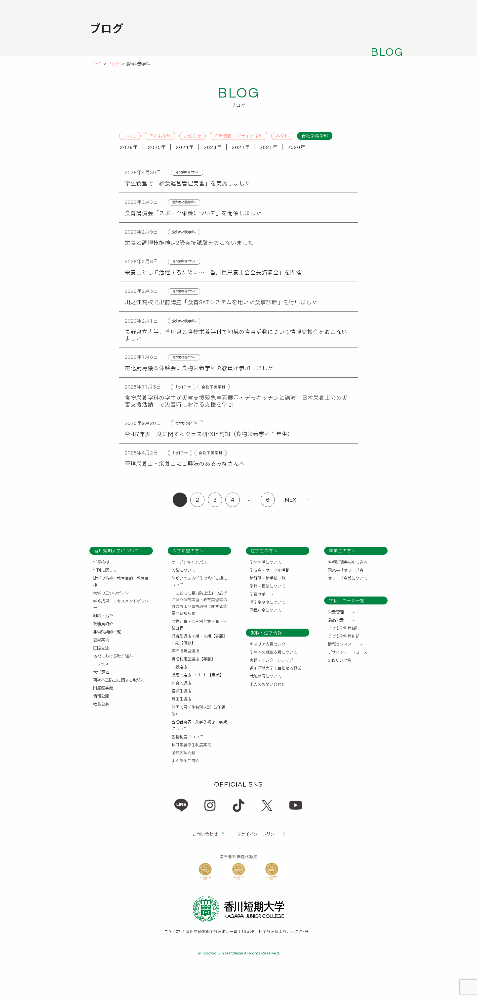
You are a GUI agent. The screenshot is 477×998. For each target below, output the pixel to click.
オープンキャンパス (189, 562)
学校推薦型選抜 (185, 650)
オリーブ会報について (347, 578)
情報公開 (101, 696)
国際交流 (101, 648)
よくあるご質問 (185, 760)
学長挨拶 (101, 562)
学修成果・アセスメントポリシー (121, 604)
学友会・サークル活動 (269, 570)
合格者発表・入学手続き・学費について (199, 725)
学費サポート (262, 594)
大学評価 (101, 672)
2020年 (296, 147)
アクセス (101, 664)
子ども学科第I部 (342, 628)
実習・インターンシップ (271, 660)
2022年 (241, 147)
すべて (129, 135)
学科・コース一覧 (346, 600)
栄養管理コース (342, 612)
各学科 (282, 135)
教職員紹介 (103, 624)
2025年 (157, 147)
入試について (183, 570)
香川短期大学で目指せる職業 (275, 668)
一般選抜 (179, 667)
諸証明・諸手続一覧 (267, 578)
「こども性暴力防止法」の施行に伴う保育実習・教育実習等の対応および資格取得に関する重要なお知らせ (199, 603)
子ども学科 (160, 135)
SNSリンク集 (339, 660)
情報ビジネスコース (345, 644)
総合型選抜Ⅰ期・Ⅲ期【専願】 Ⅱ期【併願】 (200, 639)
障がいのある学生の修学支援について (199, 581)
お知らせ (192, 135)
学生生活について (265, 562)
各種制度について (187, 737)
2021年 (269, 147)
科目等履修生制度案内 (191, 745)
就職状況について (265, 676)
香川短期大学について (116, 550)
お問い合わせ (205, 833)
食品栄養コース (342, 620)
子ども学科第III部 (343, 636)
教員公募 (101, 704)
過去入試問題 (183, 752)
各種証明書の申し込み (348, 562)
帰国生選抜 (181, 699)
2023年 (213, 147)
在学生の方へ (264, 550)
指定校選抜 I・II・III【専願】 (197, 675)
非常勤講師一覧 (107, 632)
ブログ (113, 64)
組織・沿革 (103, 615)
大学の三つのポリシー (113, 593)
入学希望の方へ (188, 550)
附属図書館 (103, 688)
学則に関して (105, 570)
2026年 (129, 147)
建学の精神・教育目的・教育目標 (121, 581)
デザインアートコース (347, 652)
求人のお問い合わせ (267, 684)
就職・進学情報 (266, 632)
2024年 (185, 147)
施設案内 (101, 640)
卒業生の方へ (342, 550)
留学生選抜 (181, 691)
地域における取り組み (113, 656)
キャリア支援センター (269, 644)
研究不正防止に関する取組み (119, 680)
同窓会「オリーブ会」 (347, 570)
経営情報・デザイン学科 (238, 135)
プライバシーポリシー (258, 833)
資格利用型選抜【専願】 (193, 659)
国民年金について (265, 610)
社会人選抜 (181, 683)
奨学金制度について (267, 602)
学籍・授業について (267, 586)
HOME (95, 64)
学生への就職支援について (273, 652)
